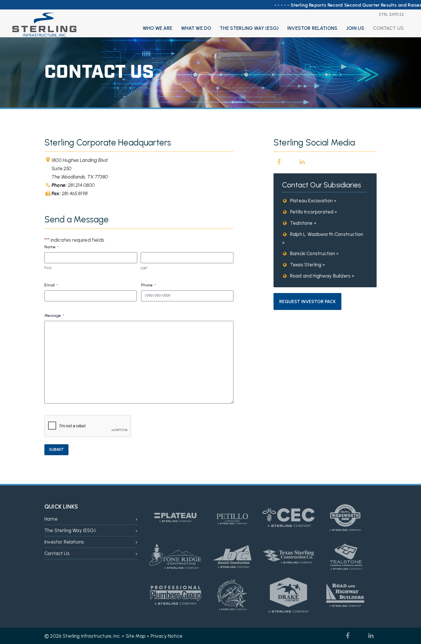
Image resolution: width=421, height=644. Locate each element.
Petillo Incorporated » (313, 212)
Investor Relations (312, 28)
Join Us (355, 28)
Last (144, 268)
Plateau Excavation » (313, 200)
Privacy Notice (166, 636)
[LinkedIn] (302, 162)
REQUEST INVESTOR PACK (307, 301)
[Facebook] (279, 162)
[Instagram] (290, 162)
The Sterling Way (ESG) (249, 28)
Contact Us (388, 28)
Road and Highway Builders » (322, 276)
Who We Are (157, 28)
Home (51, 519)
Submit (56, 449)
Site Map (135, 636)
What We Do (196, 28)
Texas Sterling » (307, 264)
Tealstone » (302, 223)
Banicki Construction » (314, 253)
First (48, 268)
